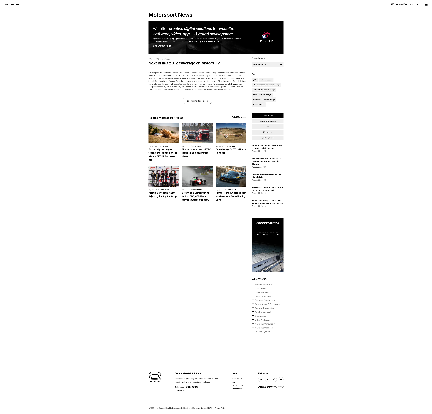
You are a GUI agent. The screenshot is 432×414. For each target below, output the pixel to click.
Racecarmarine (238, 389)
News (234, 382)
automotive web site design (264, 90)
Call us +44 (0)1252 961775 (186, 387)
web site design (266, 80)
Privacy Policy (220, 408)
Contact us (180, 390)
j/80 (254, 80)
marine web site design (262, 95)
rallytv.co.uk (232, 84)
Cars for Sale (237, 385)
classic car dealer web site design (266, 85)
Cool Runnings (258, 105)
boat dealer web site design (264, 100)
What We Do (399, 4)
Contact (415, 4)
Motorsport (166, 59)
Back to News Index (199, 101)
